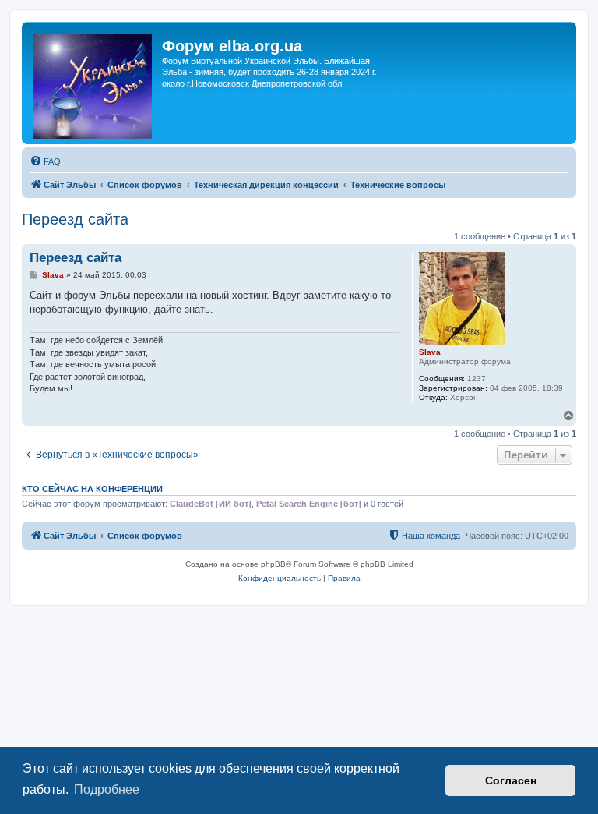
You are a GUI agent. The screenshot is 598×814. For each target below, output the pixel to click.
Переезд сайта (75, 219)
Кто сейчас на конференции (92, 489)
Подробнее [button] (106, 789)
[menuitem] (45, 161)
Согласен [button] (510, 780)
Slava (430, 352)
